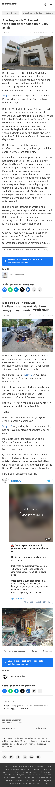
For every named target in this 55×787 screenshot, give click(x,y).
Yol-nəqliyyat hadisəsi (15, 651)
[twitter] (22, 289)
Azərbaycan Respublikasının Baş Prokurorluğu (26, 249)
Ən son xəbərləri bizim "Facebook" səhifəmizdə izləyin (25, 261)
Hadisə (6, 33)
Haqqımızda (8, 728)
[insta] (11, 757)
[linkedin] (28, 289)
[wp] (10, 289)
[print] (34, 289)
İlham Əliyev (10, 13)
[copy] (40, 289)
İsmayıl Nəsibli (17, 275)
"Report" (7, 95)
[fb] (4, 289)
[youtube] (38, 757)
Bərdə (34, 651)
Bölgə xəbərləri (18, 676)
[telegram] (16, 289)
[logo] (9, 4)
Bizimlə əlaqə (39, 728)
